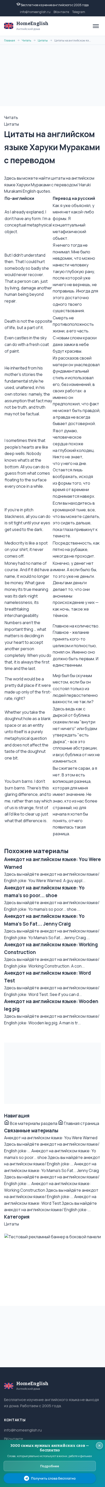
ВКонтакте (61, 12)
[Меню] (96, 26)
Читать (26, 40)
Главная (9, 40)
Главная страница (81, 1123)
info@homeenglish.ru (35, 12)
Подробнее (49, 1466)
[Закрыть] (99, 1445)
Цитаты (43, 40)
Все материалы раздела (33, 1123)
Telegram (78, 12)
